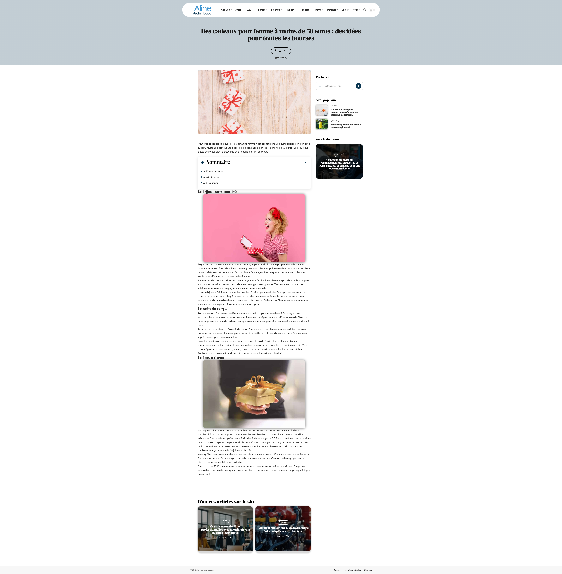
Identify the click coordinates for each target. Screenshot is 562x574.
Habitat (335, 106)
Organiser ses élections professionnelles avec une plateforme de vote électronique (225, 529)
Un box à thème (210, 182)
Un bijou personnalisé (213, 171)
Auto (339, 155)
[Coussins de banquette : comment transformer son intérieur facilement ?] (322, 110)
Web (225, 521)
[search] (364, 9)
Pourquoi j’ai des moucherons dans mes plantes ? (346, 126)
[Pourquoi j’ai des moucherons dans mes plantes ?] (322, 124)
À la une (281, 51)
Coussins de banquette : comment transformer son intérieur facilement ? (344, 112)
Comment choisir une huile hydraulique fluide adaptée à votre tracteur (283, 529)
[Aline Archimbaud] (202, 9)
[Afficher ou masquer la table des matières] (268, 162)
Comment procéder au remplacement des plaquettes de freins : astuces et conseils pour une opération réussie (339, 164)
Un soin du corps (211, 177)
